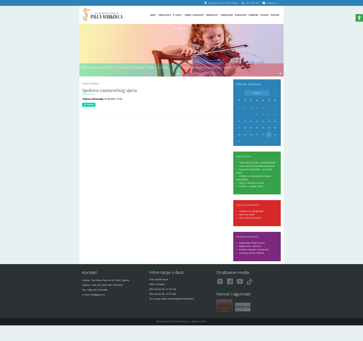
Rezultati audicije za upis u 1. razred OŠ (209, 67)
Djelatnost (212, 15)
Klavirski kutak (247, 214)
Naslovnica (165, 15)
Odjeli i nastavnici (194, 15)
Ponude (264, 15)
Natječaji (253, 15)
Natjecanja (227, 15)
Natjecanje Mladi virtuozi (252, 243)
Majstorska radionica (250, 246)
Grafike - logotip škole (251, 186)
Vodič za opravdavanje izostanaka (257, 166)
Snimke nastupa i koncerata (254, 249)
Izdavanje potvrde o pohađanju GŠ (257, 162)
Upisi (152, 15)
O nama (177, 15)
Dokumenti (241, 15)
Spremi (90, 105)
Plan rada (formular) (250, 218)
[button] (359, 18)
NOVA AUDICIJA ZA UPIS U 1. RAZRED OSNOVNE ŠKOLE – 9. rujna (124, 67)
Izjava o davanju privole (251, 183)
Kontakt (275, 15)
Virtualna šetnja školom (251, 253)
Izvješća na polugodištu (251, 211)
